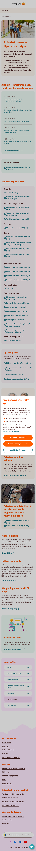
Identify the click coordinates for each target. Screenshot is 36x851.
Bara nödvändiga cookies (18, 444)
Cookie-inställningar (18, 450)
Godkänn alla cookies (18, 437)
